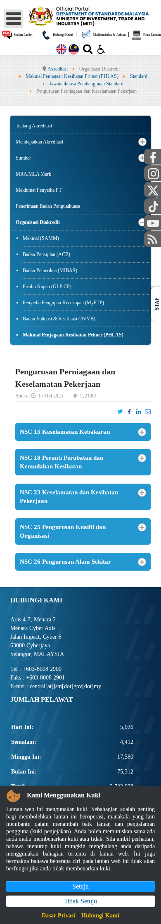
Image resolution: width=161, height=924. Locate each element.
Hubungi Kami (62, 35)
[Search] (88, 51)
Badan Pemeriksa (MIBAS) (50, 270)
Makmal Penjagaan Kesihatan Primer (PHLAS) (73, 335)
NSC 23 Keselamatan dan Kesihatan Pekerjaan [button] (69, 496)
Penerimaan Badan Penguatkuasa (48, 206)
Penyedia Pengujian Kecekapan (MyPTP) (63, 303)
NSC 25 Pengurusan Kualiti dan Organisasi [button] (63, 531)
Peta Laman (151, 35)
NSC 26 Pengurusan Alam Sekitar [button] (65, 561)
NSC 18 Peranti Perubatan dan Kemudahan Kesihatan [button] (61, 462)
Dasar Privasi (58, 915)
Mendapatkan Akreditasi (39, 142)
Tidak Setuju (80, 901)
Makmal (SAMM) (41, 238)
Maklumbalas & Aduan (108, 35)
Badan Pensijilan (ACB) (46, 254)
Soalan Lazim (23, 35)
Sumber (23, 158)
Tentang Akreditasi (34, 126)
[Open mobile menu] (13, 18)
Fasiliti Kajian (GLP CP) (47, 286)
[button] (142, 142)
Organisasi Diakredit (38, 222)
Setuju (80, 886)
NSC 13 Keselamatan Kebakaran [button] (65, 431)
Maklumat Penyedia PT (39, 190)
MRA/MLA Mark (33, 174)
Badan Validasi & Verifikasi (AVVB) (59, 319)
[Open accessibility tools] (101, 49)
